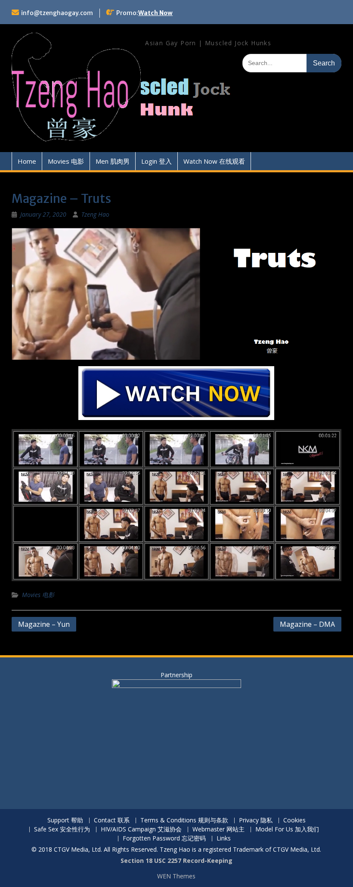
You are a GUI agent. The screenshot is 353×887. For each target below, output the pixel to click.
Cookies (294, 820)
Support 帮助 (65, 820)
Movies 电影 (66, 161)
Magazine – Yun (44, 624)
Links (224, 838)
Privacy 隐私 (255, 820)
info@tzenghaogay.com (57, 13)
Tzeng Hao (95, 214)
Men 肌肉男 (113, 161)
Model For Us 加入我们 (287, 829)
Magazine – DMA (307, 624)
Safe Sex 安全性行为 (62, 829)
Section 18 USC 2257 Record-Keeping (176, 860)
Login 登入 (156, 161)
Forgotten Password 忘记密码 (164, 838)
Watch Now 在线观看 (214, 161)
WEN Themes (176, 876)
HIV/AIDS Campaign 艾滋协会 (141, 829)
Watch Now (155, 13)
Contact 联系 (112, 820)
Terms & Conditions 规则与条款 (184, 820)
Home (27, 161)
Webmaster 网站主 (218, 829)
